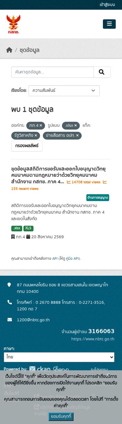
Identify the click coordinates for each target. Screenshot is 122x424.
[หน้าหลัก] (9, 50)
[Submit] (102, 72)
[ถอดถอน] (41, 125)
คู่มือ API (72, 258)
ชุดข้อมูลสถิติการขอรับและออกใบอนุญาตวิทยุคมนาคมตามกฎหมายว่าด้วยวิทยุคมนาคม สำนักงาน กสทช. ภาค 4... (58, 175)
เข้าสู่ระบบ (107, 5)
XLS (28, 228)
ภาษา (9, 349)
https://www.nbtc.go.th (92, 339)
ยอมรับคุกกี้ (61, 416)
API (55, 258)
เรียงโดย (18, 90)
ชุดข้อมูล (29, 50)
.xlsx (16, 228)
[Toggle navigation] (109, 24)
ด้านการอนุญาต (98, 197)
